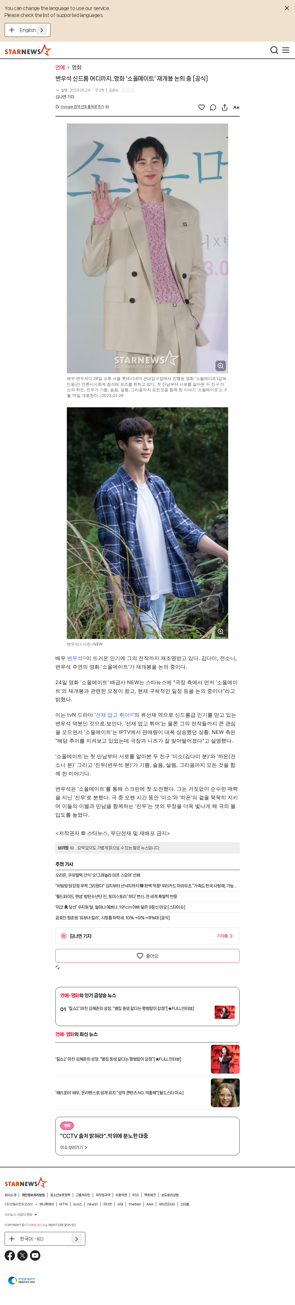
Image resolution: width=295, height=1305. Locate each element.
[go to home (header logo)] (28, 50)
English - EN (33, 30)
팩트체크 (150, 1195)
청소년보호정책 (60, 1195)
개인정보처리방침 (33, 1195)
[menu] (285, 50)
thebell (134, 1204)
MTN (63, 1204)
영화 (76, 68)
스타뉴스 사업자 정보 (18, 1214)
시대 (120, 1204)
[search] (274, 50)
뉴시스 (77, 1204)
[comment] (213, 107)
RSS (136, 1195)
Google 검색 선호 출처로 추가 (82, 107)
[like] (201, 107)
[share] (224, 107)
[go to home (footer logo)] (26, 1182)
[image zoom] (220, 366)
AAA (149, 1204)
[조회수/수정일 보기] (79, 90)
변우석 (75, 658)
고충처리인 (83, 1195)
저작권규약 (103, 1195)
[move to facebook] (10, 1255)
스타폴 (184, 1204)
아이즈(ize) (167, 1204)
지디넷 (107, 1204)
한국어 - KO (32, 1238)
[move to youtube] (35, 1255)
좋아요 (152, 955)
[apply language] (42, 30)
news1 (92, 1204)
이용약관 (121, 1195)
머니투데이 (46, 1204)
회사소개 (10, 1195)
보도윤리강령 (170, 1195)
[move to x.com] (22, 1255)
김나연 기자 (64, 97)
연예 (60, 68)
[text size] (236, 107)
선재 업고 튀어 (113, 715)
